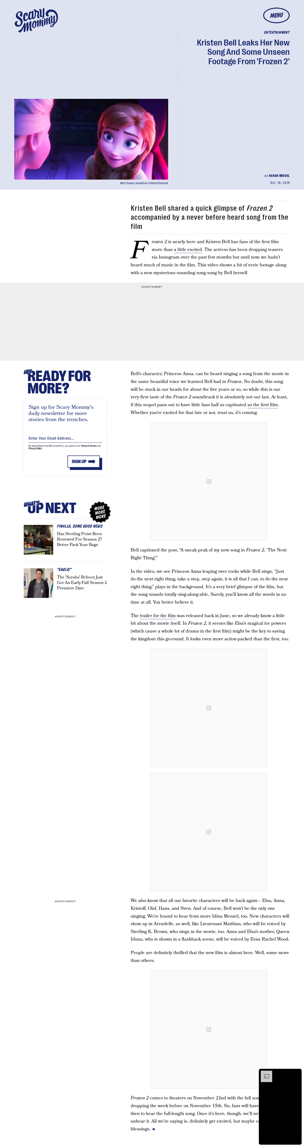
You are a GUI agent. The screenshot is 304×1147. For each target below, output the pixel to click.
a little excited (188, 249)
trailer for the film (158, 616)
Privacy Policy (35, 448)
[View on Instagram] (208, 481)
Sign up (79, 461)
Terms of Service (89, 446)
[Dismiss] (296, 1073)
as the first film (262, 405)
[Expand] (264, 1073)
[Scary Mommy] (36, 20)
